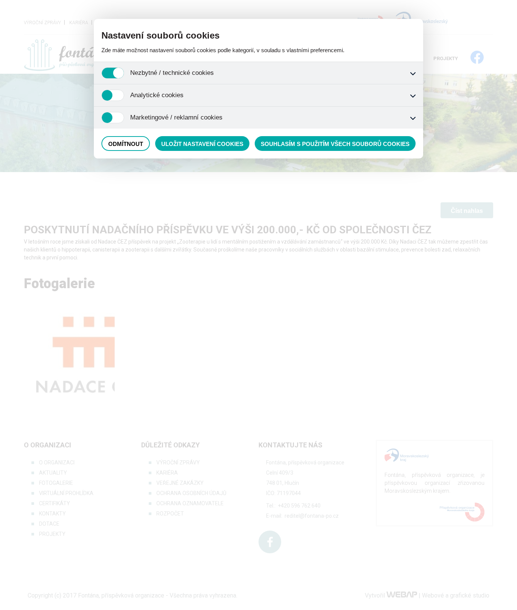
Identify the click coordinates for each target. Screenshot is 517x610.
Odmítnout (125, 144)
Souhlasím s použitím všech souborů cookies (335, 144)
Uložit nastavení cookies (202, 144)
